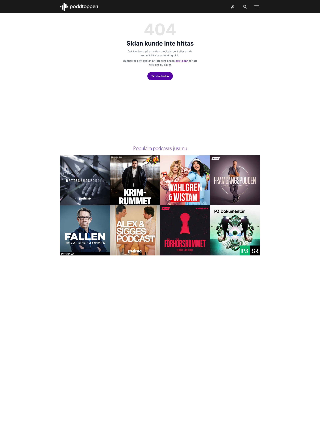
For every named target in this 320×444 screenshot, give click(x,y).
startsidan (182, 60)
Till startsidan (160, 76)
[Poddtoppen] (79, 7)
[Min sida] (233, 7)
